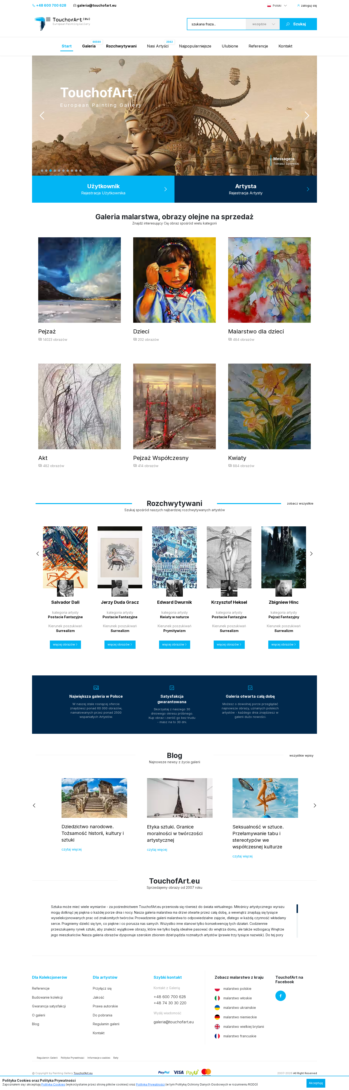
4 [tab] (55, 170)
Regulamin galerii (106, 1024)
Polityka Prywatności (72, 1057)
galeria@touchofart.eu (96, 5)
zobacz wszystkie (300, 503)
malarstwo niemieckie (240, 1017)
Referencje (258, 46)
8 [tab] (72, 170)
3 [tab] (50, 170)
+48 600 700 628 (50, 5)
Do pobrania (102, 1015)
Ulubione (230, 46)
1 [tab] (42, 170)
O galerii (38, 1015)
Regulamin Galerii (47, 1057)
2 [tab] (46, 170)
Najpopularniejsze (195, 46)
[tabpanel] (174, 116)
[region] (174, 921)
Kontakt (285, 46)
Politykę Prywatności (150, 1084)
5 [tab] (59, 170)
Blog (35, 1024)
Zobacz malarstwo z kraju (239, 977)
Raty (115, 1057)
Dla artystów (105, 977)
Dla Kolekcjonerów (49, 977)
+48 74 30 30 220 (170, 1003)
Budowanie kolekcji (47, 997)
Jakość (98, 997)
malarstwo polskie (237, 989)
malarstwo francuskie (239, 1036)
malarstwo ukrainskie (239, 1008)
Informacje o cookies (98, 1057)
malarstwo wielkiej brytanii (243, 1027)
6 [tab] (63, 170)
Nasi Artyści (158, 46)
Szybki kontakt (168, 977)
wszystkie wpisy (301, 755)
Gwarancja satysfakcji (49, 1006)
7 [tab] (67, 170)
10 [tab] (80, 170)
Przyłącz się (102, 988)
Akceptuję (316, 1083)
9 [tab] (76, 170)
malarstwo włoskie (237, 998)
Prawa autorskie (105, 1006)
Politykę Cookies (53, 1084)
